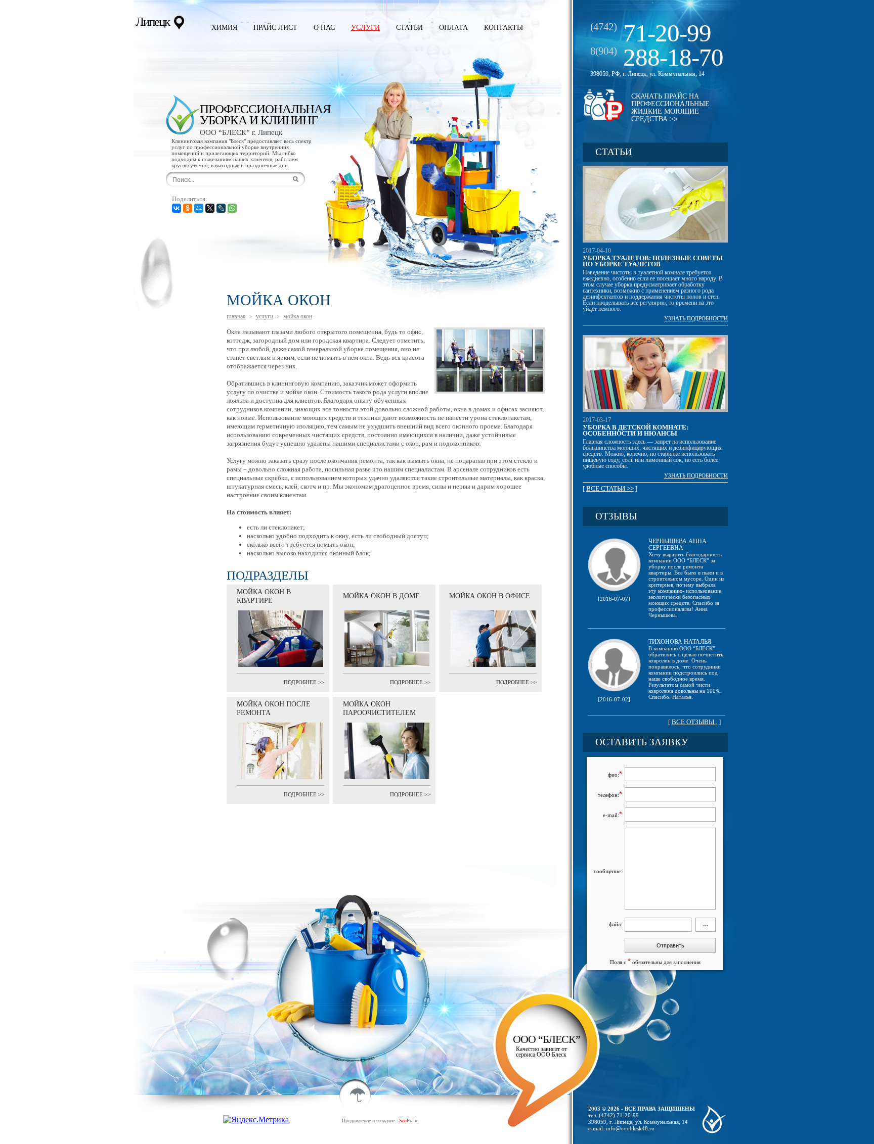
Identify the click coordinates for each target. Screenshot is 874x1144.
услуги (264, 316)
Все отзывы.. (694, 722)
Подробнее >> (304, 682)
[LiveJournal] (221, 208)
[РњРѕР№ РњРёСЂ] (198, 208)
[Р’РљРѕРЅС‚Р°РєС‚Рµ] (176, 208)
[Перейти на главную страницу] (183, 115)
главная (236, 316)
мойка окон (297, 316)
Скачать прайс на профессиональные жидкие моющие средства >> (670, 107)
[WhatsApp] (232, 208)
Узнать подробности (696, 318)
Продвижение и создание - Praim (380, 1120)
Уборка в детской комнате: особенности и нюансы (635, 430)
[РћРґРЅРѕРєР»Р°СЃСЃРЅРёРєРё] (187, 208)
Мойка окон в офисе (489, 596)
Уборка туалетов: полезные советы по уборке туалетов (653, 261)
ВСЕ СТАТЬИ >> (610, 488)
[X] (209, 208)
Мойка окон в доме (381, 596)
